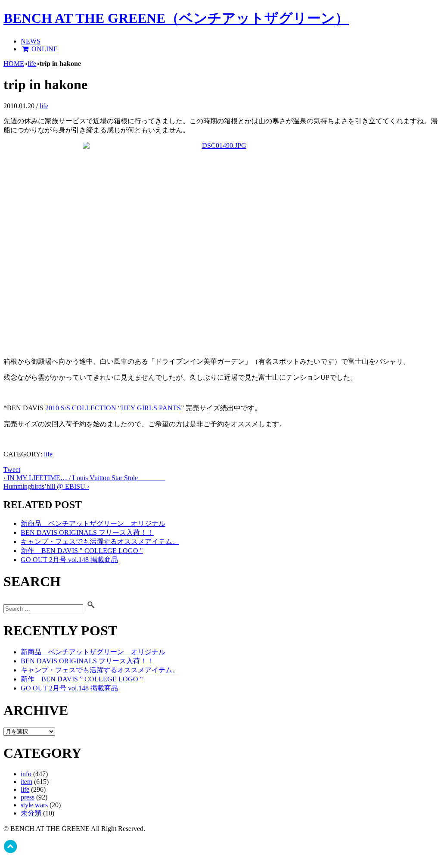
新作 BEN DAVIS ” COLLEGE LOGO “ (82, 679)
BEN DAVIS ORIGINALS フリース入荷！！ (87, 532)
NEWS (30, 41)
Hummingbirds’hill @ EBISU (46, 486)
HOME (13, 63)
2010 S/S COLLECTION (80, 408)
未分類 (31, 813)
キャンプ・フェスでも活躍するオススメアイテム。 (100, 541)
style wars (34, 805)
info (26, 774)
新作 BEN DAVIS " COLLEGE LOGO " (82, 550)
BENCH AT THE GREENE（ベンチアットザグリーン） (176, 18)
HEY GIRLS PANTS (151, 408)
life (32, 63)
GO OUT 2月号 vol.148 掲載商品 (69, 559)
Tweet (11, 469)
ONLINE (44, 49)
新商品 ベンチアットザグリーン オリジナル (93, 523)
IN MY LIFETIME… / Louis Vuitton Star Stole (84, 477)
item (26, 781)
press (27, 797)
